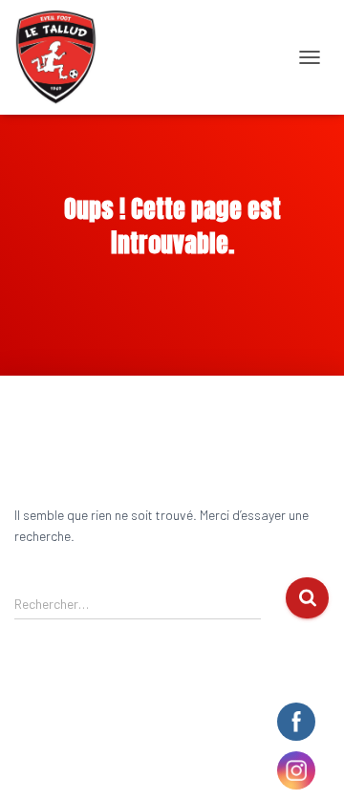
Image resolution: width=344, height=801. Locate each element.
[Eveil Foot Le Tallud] (63, 57)
